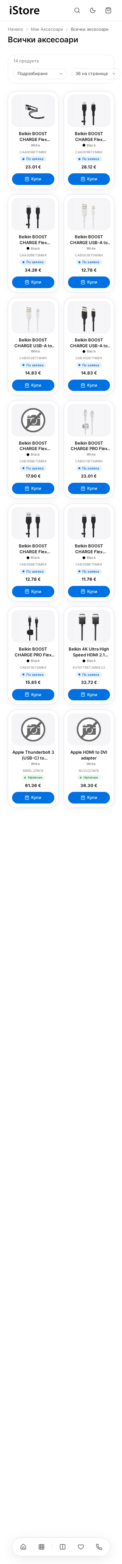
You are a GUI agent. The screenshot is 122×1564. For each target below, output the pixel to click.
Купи (36, 178)
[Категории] (41, 1546)
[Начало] (23, 1546)
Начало (15, 29)
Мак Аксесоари (47, 29)
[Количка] (108, 10)
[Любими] (80, 1546)
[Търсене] (77, 10)
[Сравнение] (62, 1546)
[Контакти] (98, 1546)
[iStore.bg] (25, 10)
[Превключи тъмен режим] (93, 10)
